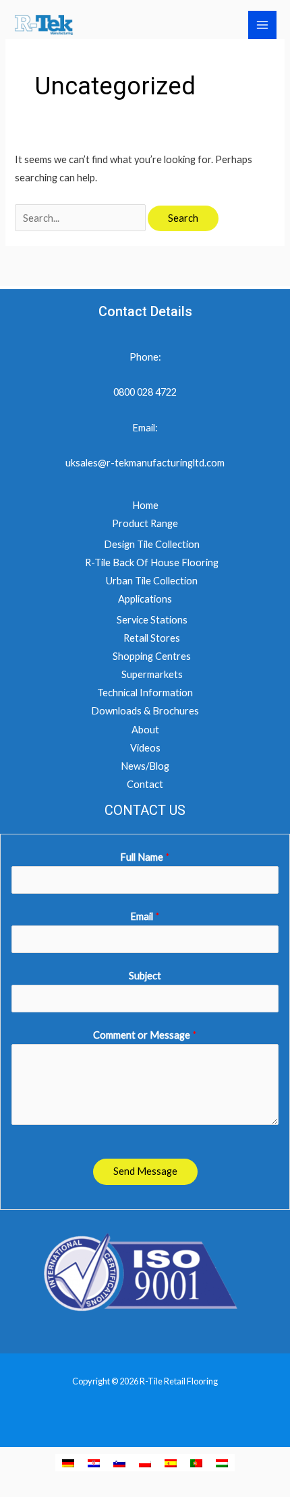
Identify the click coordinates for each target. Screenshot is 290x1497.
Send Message (145, 1171)
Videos (145, 748)
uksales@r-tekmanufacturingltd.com (145, 462)
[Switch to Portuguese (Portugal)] (196, 1462)
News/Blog (145, 766)
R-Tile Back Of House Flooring (152, 562)
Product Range (145, 523)
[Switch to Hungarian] (222, 1462)
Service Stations (152, 619)
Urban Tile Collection (152, 580)
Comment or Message (145, 1035)
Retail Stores (151, 638)
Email (145, 916)
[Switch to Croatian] (94, 1462)
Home (145, 505)
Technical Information (145, 692)
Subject (145, 975)
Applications (145, 599)
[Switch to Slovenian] (119, 1462)
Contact (145, 784)
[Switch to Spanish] (170, 1462)
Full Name (145, 857)
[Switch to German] (68, 1462)
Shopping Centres (152, 656)
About (145, 729)
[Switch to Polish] (145, 1462)
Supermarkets (152, 674)
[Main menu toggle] (262, 25)
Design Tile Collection (152, 544)
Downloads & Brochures (145, 710)
